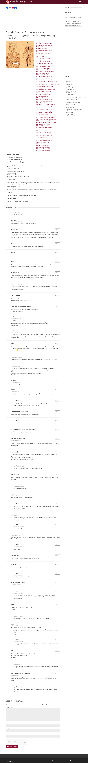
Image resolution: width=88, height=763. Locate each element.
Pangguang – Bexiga (72, 111)
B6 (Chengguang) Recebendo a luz (44, 50)
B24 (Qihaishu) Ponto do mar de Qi (44, 79)
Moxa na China (68, 28)
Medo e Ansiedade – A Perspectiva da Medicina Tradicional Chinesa (73, 18)
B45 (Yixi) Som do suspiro (42, 114)
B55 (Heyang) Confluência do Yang (44, 130)
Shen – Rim (70, 112)
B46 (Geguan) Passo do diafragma (44, 116)
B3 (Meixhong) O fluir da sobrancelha (44, 45)
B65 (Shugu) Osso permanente (43, 147)
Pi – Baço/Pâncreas (71, 106)
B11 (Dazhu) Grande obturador (43, 58)
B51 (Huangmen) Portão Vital (43, 124)
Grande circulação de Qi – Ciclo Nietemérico (76, 97)
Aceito (72, 760)
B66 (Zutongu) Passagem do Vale (43, 148)
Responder (57, 211)
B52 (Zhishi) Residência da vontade (44, 125)
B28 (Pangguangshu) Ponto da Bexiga (45, 86)
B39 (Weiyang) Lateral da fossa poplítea (45, 104)
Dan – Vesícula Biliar (72, 115)
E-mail (8, 728)
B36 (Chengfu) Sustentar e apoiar (44, 99)
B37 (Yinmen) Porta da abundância (44, 101)
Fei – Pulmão (70, 101)
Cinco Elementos (70, 89)
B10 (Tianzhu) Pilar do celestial (43, 56)
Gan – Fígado (70, 114)
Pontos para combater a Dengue (72, 25)
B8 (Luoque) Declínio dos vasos (43, 53)
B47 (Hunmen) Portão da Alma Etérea (45, 117)
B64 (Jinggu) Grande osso (42, 145)
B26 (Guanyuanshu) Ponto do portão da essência (47, 83)
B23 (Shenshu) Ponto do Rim (43, 78)
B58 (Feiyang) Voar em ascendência (44, 135)
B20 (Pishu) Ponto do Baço (42, 73)
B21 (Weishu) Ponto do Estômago (44, 74)
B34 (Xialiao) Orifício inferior (43, 96)
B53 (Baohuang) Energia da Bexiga (44, 127)
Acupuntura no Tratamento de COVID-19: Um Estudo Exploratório (73, 22)
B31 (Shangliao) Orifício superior (43, 91)
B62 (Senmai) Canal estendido (43, 142)
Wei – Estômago (71, 104)
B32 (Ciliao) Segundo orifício (42, 93)
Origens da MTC (69, 81)
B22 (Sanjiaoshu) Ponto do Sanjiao (44, 76)
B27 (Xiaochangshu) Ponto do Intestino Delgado (47, 84)
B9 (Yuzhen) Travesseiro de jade (43, 55)
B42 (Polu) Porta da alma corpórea (44, 109)
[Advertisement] (33, 20)
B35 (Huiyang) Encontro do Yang (43, 97)
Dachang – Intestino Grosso (73, 102)
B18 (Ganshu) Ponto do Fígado (43, 70)
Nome (8, 723)
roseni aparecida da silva (18, 582)
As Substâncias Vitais (71, 91)
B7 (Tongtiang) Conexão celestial (44, 51)
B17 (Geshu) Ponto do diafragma (43, 68)
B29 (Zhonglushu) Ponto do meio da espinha (46, 88)
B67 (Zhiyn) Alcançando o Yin (43, 150)
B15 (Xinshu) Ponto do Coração (43, 65)
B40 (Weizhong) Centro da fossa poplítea (45, 106)
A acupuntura (69, 84)
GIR (18, 187)
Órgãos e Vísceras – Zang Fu (72, 99)
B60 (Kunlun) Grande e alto (42, 139)
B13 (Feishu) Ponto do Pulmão (43, 61)
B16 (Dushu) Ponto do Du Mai (43, 66)
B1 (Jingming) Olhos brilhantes (43, 42)
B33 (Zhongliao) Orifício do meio (43, 94)
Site (7, 734)
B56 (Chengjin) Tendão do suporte (44, 132)
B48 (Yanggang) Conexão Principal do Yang (46, 119)
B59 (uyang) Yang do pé (41, 137)
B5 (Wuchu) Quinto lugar (42, 48)
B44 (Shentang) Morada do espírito (44, 112)
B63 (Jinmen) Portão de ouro (43, 144)
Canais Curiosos (69, 92)
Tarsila (13, 343)
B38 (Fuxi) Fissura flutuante (42, 102)
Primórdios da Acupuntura (72, 83)
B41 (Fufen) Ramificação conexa (43, 107)
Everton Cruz (15, 283)
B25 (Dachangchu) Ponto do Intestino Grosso (46, 81)
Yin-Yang (68, 86)
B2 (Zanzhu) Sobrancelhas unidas (44, 43)
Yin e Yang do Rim (70, 87)
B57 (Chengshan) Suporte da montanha (45, 134)
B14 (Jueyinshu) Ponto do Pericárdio (44, 63)
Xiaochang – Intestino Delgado (74, 109)
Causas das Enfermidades (72, 96)
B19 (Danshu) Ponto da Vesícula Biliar (45, 71)
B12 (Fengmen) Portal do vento (43, 60)
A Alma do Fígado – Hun (70, 15)
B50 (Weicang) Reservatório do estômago (46, 122)
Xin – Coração (70, 107)
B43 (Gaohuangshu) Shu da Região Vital (45, 111)
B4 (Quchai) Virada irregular (42, 46)
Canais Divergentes (70, 94)
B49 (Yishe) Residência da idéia (43, 121)
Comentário (9, 707)
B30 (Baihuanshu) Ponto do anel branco (45, 89)
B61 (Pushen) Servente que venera (44, 140)
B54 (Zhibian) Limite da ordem (43, 129)
